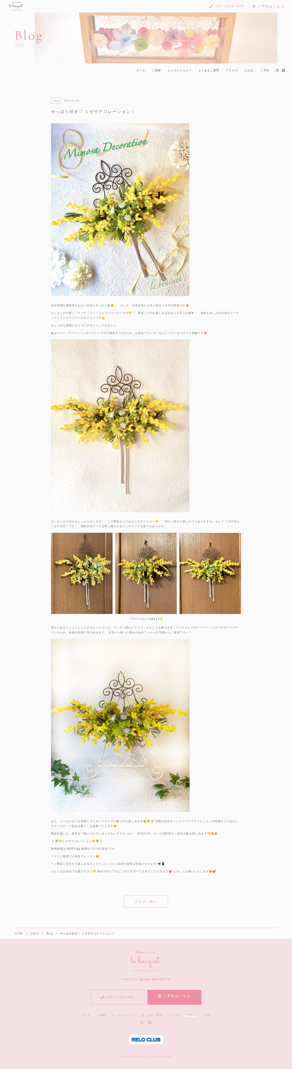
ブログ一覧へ (146, 901)
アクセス (232, 70)
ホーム (140, 70)
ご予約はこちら (271, 6)
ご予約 (264, 70)
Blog (56, 100)
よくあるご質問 (208, 70)
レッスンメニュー (180, 70)
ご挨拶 (156, 70)
